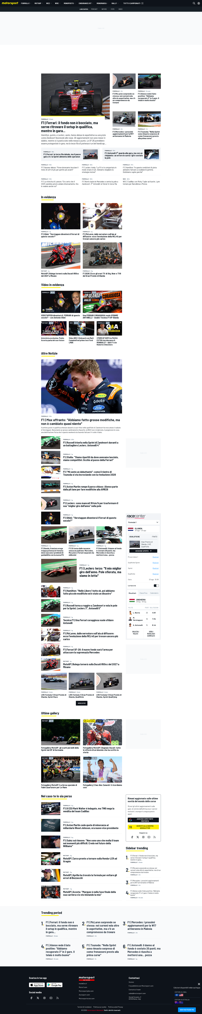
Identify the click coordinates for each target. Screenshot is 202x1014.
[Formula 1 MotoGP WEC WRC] (143, 522)
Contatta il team (135, 990)
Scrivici (131, 982)
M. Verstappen (138, 619)
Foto (112, 9)
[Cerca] (194, 3)
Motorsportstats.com (86, 998)
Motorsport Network (95, 1010)
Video (120, 9)
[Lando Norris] (130, 613)
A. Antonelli (138, 625)
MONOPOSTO (69, 3)
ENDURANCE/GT (85, 3)
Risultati (156, 557)
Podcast (94, 9)
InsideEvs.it (83, 983)
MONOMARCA (101, 3)
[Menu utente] (198, 3)
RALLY (114, 3)
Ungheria (141, 599)
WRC (57, 3)
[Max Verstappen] (130, 619)
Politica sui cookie (99, 1007)
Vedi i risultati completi (151, 633)
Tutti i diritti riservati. (112, 1010)
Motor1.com (83, 987)
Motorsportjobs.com (86, 991)
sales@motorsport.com (137, 993)
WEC (48, 3)
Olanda (138, 528)
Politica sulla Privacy (115, 1007)
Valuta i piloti (135, 632)
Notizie (104, 9)
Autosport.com (84, 995)
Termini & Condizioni (84, 1007)
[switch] (156, 585)
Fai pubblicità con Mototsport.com (141, 986)
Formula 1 (25, 3)
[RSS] (154, 837)
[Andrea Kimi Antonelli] (130, 625)
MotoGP (38, 3)
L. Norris (136, 613)
